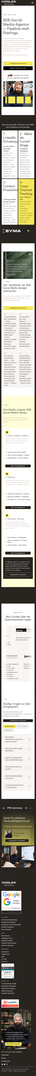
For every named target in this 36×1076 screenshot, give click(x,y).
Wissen (3, 1058)
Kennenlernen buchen (13, 1044)
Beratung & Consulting (8, 986)
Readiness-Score (6, 938)
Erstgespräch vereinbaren (18, 574)
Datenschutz (5, 954)
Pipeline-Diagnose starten (18, 68)
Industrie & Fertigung (8, 988)
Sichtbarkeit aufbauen (8, 922)
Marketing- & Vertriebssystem (11, 925)
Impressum (5, 952)
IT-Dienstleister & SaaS (8, 984)
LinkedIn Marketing (7, 993)
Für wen (4, 959)
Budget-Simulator (7, 941)
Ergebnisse (5, 1055)
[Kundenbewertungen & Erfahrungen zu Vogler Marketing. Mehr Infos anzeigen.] (7, 971)
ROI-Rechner (5, 936)
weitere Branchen (7, 991)
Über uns (4, 961)
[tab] (9, 726)
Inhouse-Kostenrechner (9, 943)
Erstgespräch (5, 1061)
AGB (2, 957)
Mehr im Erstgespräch (18, 466)
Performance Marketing (9, 920)
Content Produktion (7, 927)
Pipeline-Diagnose (7, 945)
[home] (8, 3)
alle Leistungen (6, 929)
